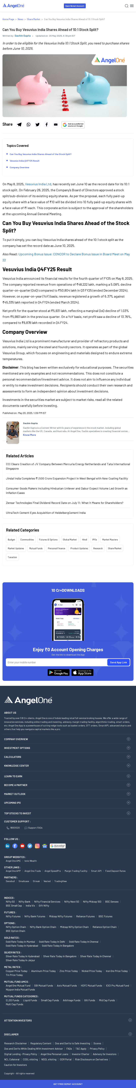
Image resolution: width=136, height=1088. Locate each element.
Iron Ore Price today (117, 970)
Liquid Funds (30, 1000)
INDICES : (9, 897)
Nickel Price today (92, 970)
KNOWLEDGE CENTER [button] (16, 765)
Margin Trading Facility (76, 870)
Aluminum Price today (43, 970)
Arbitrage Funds (71, 1000)
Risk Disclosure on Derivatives (91, 1059)
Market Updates (16, 548)
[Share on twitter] (37, 124)
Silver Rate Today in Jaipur (20, 960)
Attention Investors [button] (18, 1020)
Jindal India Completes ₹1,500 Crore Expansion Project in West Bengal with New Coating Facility (67, 478)
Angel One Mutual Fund (18, 985)
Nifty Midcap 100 (92, 901)
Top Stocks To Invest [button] (17, 813)
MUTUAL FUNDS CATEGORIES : (21, 996)
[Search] (126, 6)
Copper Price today (16, 970)
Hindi (84, 539)
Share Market (114, 548)
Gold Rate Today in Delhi (52, 941)
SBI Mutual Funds (43, 985)
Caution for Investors (15, 1064)
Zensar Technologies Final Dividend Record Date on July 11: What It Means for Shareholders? (64, 503)
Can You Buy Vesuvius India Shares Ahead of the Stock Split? (40, 154)
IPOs (94, 539)
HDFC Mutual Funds (91, 985)
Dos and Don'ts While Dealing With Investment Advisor (33, 1048)
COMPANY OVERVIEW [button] (16, 739)
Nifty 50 (10, 901)
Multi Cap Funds (14, 1004)
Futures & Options (48, 539)
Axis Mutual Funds (67, 985)
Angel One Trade (33, 870)
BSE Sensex (112, 901)
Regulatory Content (40, 1043)
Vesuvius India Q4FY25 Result (24, 160)
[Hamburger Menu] (132, 6)
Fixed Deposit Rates (115, 870)
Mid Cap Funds (107, 1000)
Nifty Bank (24, 901)
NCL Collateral (11, 1059)
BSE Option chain (15, 930)
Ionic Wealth (31, 860)
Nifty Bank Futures (34, 916)
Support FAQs (35, 827)
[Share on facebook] (46, 124)
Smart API (96, 870)
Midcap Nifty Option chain (74, 926)
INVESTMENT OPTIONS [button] (17, 747)
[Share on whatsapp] (28, 124)
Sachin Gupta (23, 35)
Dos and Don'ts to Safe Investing (72, 1043)
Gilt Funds (89, 1000)
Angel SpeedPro (53, 870)
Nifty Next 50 (71, 901)
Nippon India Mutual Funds (20, 989)
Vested (47, 881)
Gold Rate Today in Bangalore (58, 945)
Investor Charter (80, 1054)
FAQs (69, 1048)
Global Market (70, 539)
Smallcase (24, 881)
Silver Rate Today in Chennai (95, 956)
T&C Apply (80, 1048)
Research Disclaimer (15, 1043)
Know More (29, 434)
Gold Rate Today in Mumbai (20, 941)
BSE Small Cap (14, 905)
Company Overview (19, 167)
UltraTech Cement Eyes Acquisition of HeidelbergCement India (46, 512)
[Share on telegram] (19, 124)
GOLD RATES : (12, 937)
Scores (97, 1043)
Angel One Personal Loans (54, 1054)
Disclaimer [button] (11, 1034)
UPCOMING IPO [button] (12, 802)
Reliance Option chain (105, 926)
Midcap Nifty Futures (60, 916)
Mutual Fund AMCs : (16, 981)
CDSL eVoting (30, 1059)
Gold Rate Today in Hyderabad (22, 945)
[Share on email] (55, 124)
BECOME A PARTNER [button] (15, 785)
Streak (36, 881)
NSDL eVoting (48, 1059)
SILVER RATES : (12, 952)
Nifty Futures (13, 916)
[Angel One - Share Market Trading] (13, 5)
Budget (11, 539)
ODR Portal (65, 1059)
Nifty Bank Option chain (43, 926)
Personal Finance (56, 548)
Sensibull (10, 881)
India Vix (30, 905)
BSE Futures (105, 916)
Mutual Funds (36, 548)
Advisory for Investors (104, 1054)
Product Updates (79, 548)
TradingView (60, 881)
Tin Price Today (14, 974)
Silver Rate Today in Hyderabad (22, 956)
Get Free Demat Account (68, 1084)
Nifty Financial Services (47, 901)
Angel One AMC (13, 860)
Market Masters (110, 539)
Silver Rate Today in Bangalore (59, 956)
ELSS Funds (12, 1000)
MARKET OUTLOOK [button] (14, 793)
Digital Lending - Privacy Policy (20, 1054)
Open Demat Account (74, 6)
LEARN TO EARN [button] (13, 776)
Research (98, 548)
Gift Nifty (44, 905)
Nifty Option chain (16, 926)
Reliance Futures (85, 916)
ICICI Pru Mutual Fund (117, 985)
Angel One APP (13, 870)
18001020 (15, 827)
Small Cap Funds (50, 1000)
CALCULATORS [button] (12, 756)
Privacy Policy (97, 1048)
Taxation (12, 557)
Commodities (27, 539)
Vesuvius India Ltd (38, 184)
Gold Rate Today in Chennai (84, 941)
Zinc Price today (69, 970)
